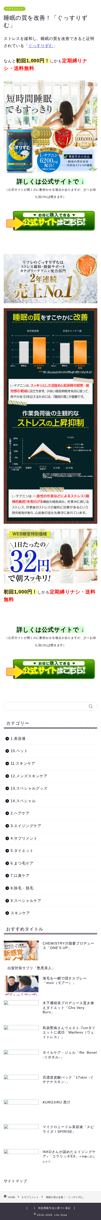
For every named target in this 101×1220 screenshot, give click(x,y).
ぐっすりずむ (40, 46)
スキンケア (20, 913)
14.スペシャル (23, 801)
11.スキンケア (23, 763)
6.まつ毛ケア (22, 863)
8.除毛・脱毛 (22, 888)
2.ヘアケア (20, 813)
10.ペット (19, 751)
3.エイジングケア (26, 826)
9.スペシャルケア (26, 900)
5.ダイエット (22, 850)
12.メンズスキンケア (29, 776)
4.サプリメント (14, 8)
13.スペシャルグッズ (29, 788)
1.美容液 (18, 738)
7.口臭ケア (20, 875)
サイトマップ (15, 1181)
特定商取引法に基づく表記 (54, 1208)
